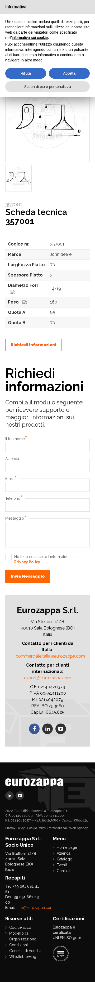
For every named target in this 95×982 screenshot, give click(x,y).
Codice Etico (20, 927)
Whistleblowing (22, 956)
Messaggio (15, 518)
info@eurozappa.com (35, 907)
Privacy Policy (27, 562)
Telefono (14, 498)
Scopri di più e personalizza (47, 86)
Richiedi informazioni (33, 344)
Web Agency (78, 828)
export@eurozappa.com (47, 677)
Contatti (63, 871)
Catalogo (64, 859)
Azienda (12, 459)
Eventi (62, 865)
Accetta (69, 73)
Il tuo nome (16, 439)
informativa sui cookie (30, 37)
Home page (67, 847)
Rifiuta (26, 73)
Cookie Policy (36, 828)
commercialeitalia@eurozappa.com (50, 656)
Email (11, 478)
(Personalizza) (57, 828)
